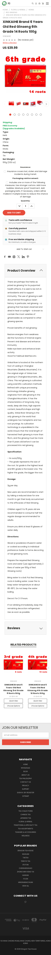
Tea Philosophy (25, 778)
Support (25, 789)
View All (25, 886)
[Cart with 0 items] (42, 3)
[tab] (25, 628)
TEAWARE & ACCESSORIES (25, 832)
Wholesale (25, 768)
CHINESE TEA (25, 814)
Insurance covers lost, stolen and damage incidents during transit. (27, 173)
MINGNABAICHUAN (25, 882)
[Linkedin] (23, 256)
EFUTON (26, 865)
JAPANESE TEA (25, 818)
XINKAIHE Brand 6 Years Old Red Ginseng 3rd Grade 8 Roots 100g (13, 689)
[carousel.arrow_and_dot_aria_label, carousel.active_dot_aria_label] (10, 115)
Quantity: (25, 201)
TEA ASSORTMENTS (25, 828)
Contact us (25, 782)
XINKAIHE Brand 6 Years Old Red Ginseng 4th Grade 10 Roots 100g (37, 689)
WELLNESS (26, 836)
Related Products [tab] (23, 645)
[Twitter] (18, 256)
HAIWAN (25, 875)
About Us (25, 775)
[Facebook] (4, 256)
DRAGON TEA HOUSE (25, 850)
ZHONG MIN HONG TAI (25, 872)
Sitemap (25, 796)
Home (25, 764)
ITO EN (25, 879)
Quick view (13, 701)
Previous (4, 104)
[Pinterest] (28, 256)
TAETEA (25, 857)
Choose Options (13, 706)
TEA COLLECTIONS (25, 811)
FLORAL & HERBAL (25, 821)
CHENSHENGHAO (25, 868)
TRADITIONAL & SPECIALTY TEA (25, 825)
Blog (25, 771)
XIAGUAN (25, 854)
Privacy (25, 785)
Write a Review (10, 42)
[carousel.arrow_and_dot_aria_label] (15, 115)
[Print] (14, 256)
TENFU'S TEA (25, 861)
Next (46, 104)
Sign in (20, 792)
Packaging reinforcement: (26, 178)
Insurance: (25, 167)
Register (30, 792)
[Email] (9, 256)
